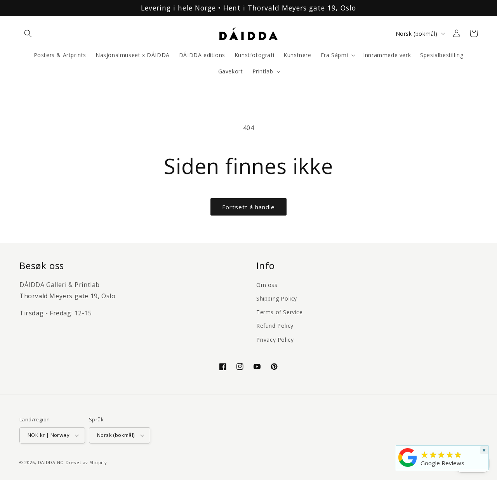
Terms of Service (279, 312)
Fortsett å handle (248, 207)
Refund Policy (275, 325)
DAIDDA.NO (51, 462)
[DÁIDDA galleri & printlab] (407, 467)
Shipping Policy (276, 298)
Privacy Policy (275, 339)
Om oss (267, 285)
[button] (27, 33)
